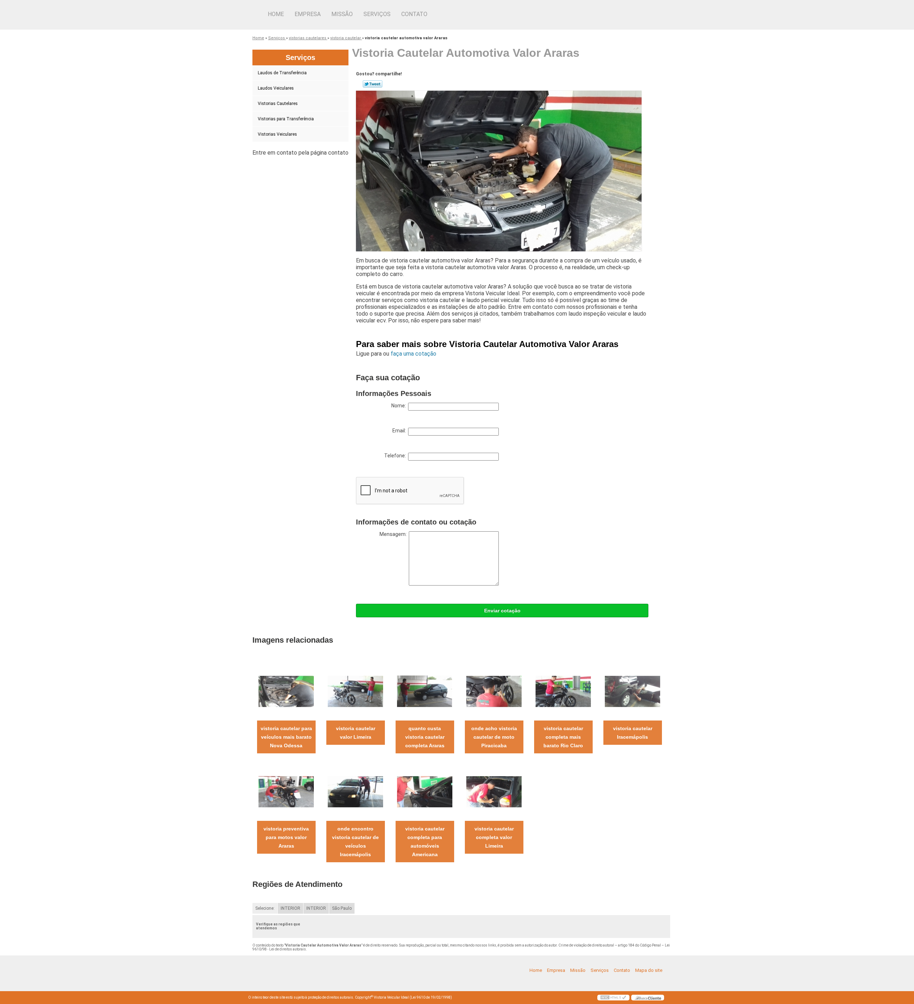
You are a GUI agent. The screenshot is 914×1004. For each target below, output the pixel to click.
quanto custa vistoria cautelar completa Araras (425, 737)
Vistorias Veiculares (277, 134)
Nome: (399, 405)
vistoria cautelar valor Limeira (355, 733)
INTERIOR (290, 908)
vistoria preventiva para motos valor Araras (286, 837)
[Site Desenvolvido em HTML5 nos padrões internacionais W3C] (613, 997)
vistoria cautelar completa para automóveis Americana (425, 841)
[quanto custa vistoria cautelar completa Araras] (425, 691)
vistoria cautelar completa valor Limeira (494, 837)
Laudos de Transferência (282, 72)
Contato (414, 14)
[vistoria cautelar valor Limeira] (355, 691)
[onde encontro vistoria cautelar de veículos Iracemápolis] (355, 791)
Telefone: (396, 455)
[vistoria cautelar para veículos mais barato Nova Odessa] (286, 691)
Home (276, 14)
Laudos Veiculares (276, 88)
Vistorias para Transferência (286, 118)
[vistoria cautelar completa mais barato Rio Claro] (563, 691)
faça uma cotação (413, 353)
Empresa (308, 14)
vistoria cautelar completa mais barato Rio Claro (563, 737)
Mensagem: (394, 534)
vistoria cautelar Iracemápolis (632, 733)
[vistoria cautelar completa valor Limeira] (494, 791)
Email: (400, 430)
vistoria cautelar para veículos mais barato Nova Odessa (286, 737)
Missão (342, 14)
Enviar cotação (502, 610)
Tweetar (372, 83)
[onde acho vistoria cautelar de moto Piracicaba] (494, 691)
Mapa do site (648, 970)
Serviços (377, 14)
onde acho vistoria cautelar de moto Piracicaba (494, 737)
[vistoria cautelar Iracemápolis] (632, 691)
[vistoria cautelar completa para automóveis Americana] (425, 791)
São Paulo (342, 908)
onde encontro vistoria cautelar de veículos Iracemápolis (355, 841)
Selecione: (265, 908)
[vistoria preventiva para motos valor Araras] (286, 791)
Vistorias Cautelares (278, 103)
